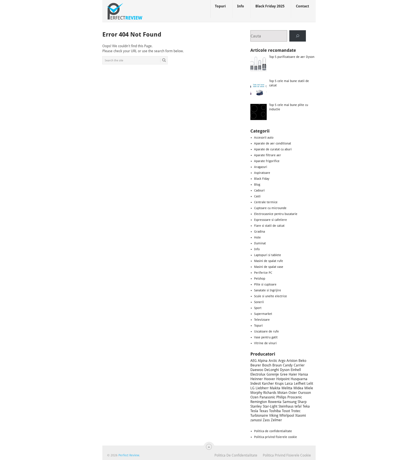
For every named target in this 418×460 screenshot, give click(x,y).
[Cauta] (297, 36)
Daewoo (256, 370)
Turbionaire (259, 415)
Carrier (299, 365)
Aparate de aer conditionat (272, 143)
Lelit (310, 383)
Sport (257, 308)
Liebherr (262, 388)
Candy (288, 365)
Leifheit (299, 383)
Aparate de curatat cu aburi (273, 149)
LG (252, 388)
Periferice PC (263, 272)
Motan (282, 393)
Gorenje (272, 374)
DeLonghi (271, 370)
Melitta (286, 388)
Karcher (268, 383)
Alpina (263, 361)
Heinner (256, 379)
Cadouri (259, 190)
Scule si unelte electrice (270, 296)
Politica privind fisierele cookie (275, 437)
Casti (257, 196)
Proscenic (294, 397)
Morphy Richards (263, 393)
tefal (298, 406)
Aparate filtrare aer (267, 155)
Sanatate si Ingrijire (267, 290)
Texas (263, 411)
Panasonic (267, 397)
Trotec (295, 411)
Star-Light (270, 406)
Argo (281, 361)
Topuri (220, 6)
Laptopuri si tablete (267, 255)
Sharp (302, 402)
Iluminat (260, 243)
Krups (279, 383)
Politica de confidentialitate (273, 431)
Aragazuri (260, 167)
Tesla (254, 411)
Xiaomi (300, 415)
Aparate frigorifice (267, 161)
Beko (302, 361)
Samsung (290, 402)
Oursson (304, 393)
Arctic (273, 361)
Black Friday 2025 (270, 6)
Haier (293, 374)
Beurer (255, 365)
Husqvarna (299, 379)
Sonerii (259, 302)
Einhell (296, 370)
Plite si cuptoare (265, 284)
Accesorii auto (263, 137)
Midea (298, 388)
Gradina (259, 231)
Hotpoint (283, 379)
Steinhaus (285, 406)
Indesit (255, 383)
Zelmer (276, 420)
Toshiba (275, 411)
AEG (253, 361)
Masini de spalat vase (268, 267)
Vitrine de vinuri (265, 343)
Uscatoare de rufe (266, 331)
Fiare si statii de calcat (269, 225)
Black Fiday (261, 178)
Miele (308, 388)
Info (240, 6)
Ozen (254, 397)
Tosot (286, 411)
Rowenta (274, 402)
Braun (277, 365)
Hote (257, 237)
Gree (284, 374)
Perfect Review (128, 455)
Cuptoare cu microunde (270, 208)
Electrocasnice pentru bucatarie (275, 214)
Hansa (303, 374)
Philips (281, 397)
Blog (257, 184)
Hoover (269, 379)
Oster (292, 393)
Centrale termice (266, 202)
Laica (289, 383)
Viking (273, 415)
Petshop (259, 278)
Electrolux (257, 374)
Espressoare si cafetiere (270, 220)
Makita (275, 388)
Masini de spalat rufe (268, 261)
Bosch (266, 365)
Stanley (256, 406)
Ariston (292, 361)
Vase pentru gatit (266, 337)
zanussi (256, 420)
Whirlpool (286, 415)
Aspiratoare (262, 173)
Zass (266, 420)
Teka (306, 406)
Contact (302, 6)
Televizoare (262, 319)
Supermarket (263, 314)
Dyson (285, 370)
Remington (258, 402)
